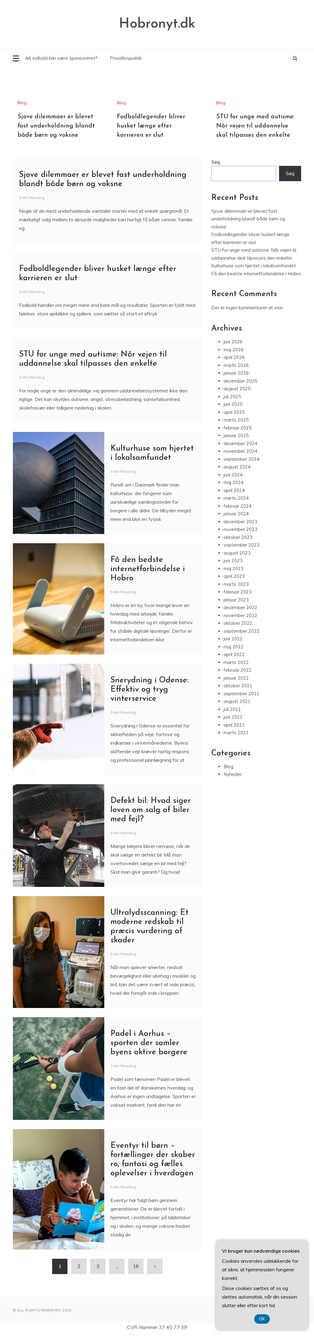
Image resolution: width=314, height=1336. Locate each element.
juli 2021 (232, 709)
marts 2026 (236, 365)
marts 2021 (236, 732)
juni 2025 (233, 404)
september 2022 (241, 631)
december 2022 (240, 607)
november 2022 (240, 615)
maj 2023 (233, 568)
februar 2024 (237, 506)
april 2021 (234, 725)
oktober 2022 (238, 623)
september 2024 (241, 459)
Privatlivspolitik (126, 58)
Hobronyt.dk (157, 24)
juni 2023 (233, 560)
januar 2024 (236, 514)
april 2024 (234, 490)
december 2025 (240, 381)
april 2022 (234, 654)
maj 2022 (233, 647)
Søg (215, 162)
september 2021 (241, 694)
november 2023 (240, 529)
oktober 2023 (238, 537)
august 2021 (237, 701)
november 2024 (240, 451)
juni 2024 (233, 475)
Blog (22, 102)
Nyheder (233, 774)
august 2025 (237, 388)
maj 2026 (233, 350)
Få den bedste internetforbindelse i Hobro (147, 569)
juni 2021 (233, 717)
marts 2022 (236, 662)
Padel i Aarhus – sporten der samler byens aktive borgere (148, 1043)
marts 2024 (236, 498)
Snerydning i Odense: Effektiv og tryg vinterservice (149, 689)
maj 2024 (233, 482)
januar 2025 (236, 435)
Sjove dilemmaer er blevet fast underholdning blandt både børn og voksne (56, 126)
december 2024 (240, 443)
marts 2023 (236, 584)
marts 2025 (236, 420)
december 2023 (240, 522)
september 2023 (241, 545)
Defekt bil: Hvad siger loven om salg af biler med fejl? (150, 810)
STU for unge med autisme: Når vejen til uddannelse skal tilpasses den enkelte (255, 126)
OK (262, 1319)
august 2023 (237, 553)
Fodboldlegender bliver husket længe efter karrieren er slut (151, 126)
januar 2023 (236, 600)
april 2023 (234, 576)
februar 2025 (237, 428)
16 (136, 1266)
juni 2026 (233, 342)
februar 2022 (237, 670)
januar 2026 (236, 373)
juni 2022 (233, 639)
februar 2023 (237, 592)
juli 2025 (232, 396)
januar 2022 (236, 678)
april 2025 (234, 412)
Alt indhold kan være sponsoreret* (61, 58)
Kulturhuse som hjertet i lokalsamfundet (253, 266)
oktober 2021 (238, 686)
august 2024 (237, 467)
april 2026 (234, 357)
